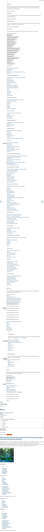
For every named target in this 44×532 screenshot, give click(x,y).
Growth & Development (11, 390)
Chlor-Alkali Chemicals (11, 209)
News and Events (6, 412)
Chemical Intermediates (12, 82)
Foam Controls (10, 233)
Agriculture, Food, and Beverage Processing (16, 72)
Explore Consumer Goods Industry (14, 113)
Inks (7, 246)
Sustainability (11, 350)
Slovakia (8, 326)
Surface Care (9, 116)
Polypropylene (10, 262)
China (7, 322)
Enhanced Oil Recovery (11, 218)
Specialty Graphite (10, 196)
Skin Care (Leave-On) (11, 253)
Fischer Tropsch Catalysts (12, 86)
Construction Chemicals (11, 101)
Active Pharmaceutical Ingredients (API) (15, 138)
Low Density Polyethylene (12, 263)
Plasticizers (9, 91)
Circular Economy (10, 179)
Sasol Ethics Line (5, 491)
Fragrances (9, 123)
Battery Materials (10, 81)
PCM (8, 89)
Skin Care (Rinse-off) (11, 254)
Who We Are (9, 330)
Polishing (9, 92)
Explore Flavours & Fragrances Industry (15, 122)
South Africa (9, 327)
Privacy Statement (6, 489)
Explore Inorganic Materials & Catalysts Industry (16, 169)
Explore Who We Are (10, 294)
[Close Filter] (3, 416)
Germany (8, 324)
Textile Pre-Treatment (11, 278)
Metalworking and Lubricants (13, 87)
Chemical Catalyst (10, 125)
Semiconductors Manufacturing (13, 203)
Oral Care (9, 131)
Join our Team (9, 375)
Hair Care (9, 251)
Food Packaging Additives (12, 240)
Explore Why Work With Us (11, 385)
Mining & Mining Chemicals (12, 223)
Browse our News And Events (14, 359)
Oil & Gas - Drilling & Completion (13, 216)
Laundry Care (9, 145)
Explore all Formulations (12, 33)
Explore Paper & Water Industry (13, 227)
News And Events (11, 366)
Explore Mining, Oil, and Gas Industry (14, 214)
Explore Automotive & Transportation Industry (16, 77)
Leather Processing (11, 282)
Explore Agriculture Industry (12, 68)
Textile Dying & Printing (11, 279)
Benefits (8, 388)
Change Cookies (5, 486)
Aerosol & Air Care (10, 115)
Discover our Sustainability (13, 339)
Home (1, 412)
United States (9, 329)
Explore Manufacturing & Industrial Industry (16, 186)
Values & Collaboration (10, 389)
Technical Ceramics (11, 176)
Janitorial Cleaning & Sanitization (13, 146)
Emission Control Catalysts (12, 85)
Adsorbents (9, 198)
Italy (7, 325)
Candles (8, 114)
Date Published (4, 419)
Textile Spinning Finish (11, 277)
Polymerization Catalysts (12, 180)
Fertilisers (9, 70)
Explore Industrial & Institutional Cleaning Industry (17, 155)
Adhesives (9, 78)
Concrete (9, 103)
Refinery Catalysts (10, 173)
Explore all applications (11, 19)
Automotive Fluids (10, 80)
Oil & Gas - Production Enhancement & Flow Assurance (18, 217)
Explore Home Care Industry (12, 142)
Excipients (9, 133)
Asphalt (8, 107)
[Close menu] (7, 2)
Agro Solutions (10, 69)
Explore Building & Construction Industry (15, 99)
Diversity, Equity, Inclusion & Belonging (14, 392)
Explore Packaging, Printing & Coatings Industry (16, 237)
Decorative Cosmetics (11, 257)
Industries (9, 284)
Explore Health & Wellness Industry (14, 130)
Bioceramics (9, 134)
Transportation (10, 95)
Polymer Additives (10, 178)
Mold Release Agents (11, 108)
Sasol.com (4, 494)
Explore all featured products (13, 26)
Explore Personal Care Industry (13, 250)
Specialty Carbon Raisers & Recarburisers (15, 197)
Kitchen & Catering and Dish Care (13, 149)
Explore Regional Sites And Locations (14, 321)
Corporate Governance (7, 492)
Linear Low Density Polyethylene (13, 265)
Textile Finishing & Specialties (13, 281)
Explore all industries (11, 11)
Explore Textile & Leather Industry (14, 275)
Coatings (8, 83)
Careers (7, 400)
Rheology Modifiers (11, 150)
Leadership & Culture (10, 387)
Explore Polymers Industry (12, 261)
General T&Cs (5, 490)
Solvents (8, 73)
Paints (8, 90)
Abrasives (9, 175)
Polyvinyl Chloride (10, 266)
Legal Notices (5, 487)
